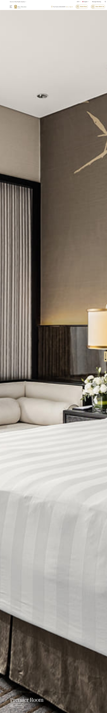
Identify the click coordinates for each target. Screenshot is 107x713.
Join (67, 6)
